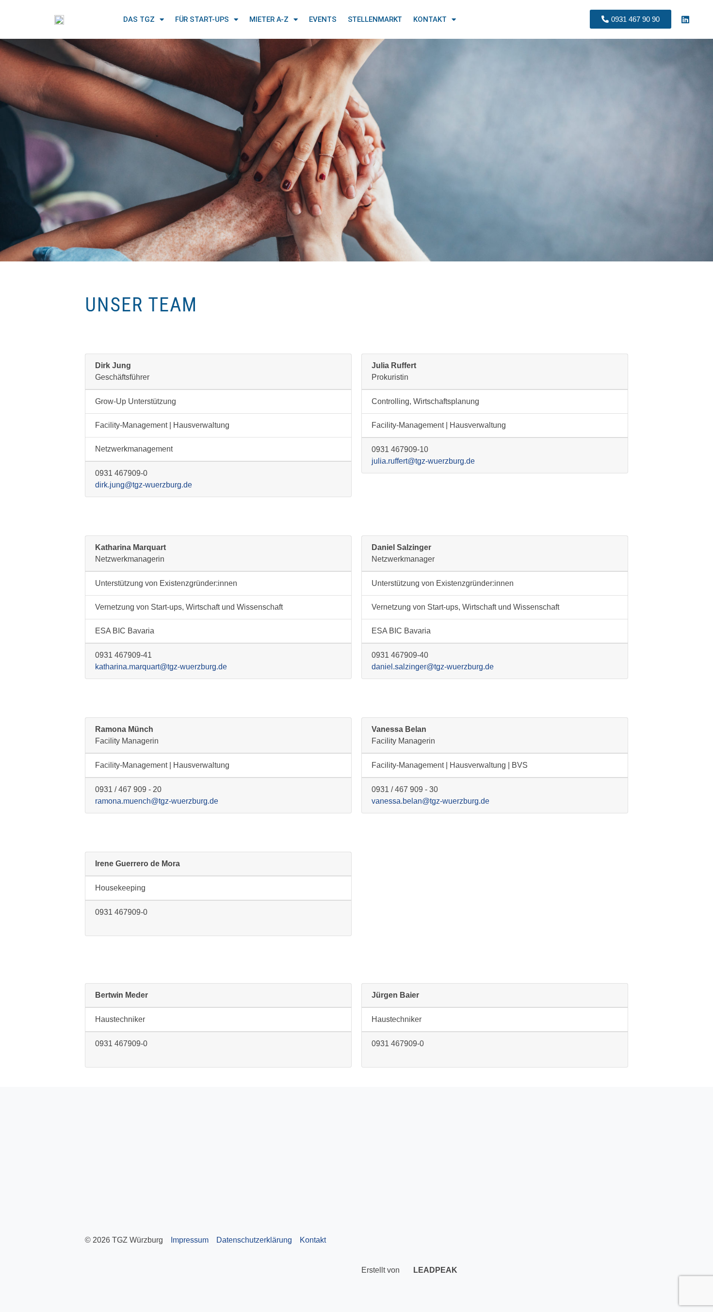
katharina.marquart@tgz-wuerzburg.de (161, 667)
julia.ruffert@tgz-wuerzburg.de (423, 461)
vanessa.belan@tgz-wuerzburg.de (430, 801)
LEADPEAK (434, 1270)
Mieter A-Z (269, 19)
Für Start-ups (202, 19)
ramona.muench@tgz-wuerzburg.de (156, 801)
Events (322, 19)
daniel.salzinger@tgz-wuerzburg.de (433, 667)
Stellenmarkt (375, 19)
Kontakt (429, 19)
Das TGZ (138, 19)
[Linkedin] (685, 19)
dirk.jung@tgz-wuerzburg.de (143, 485)
